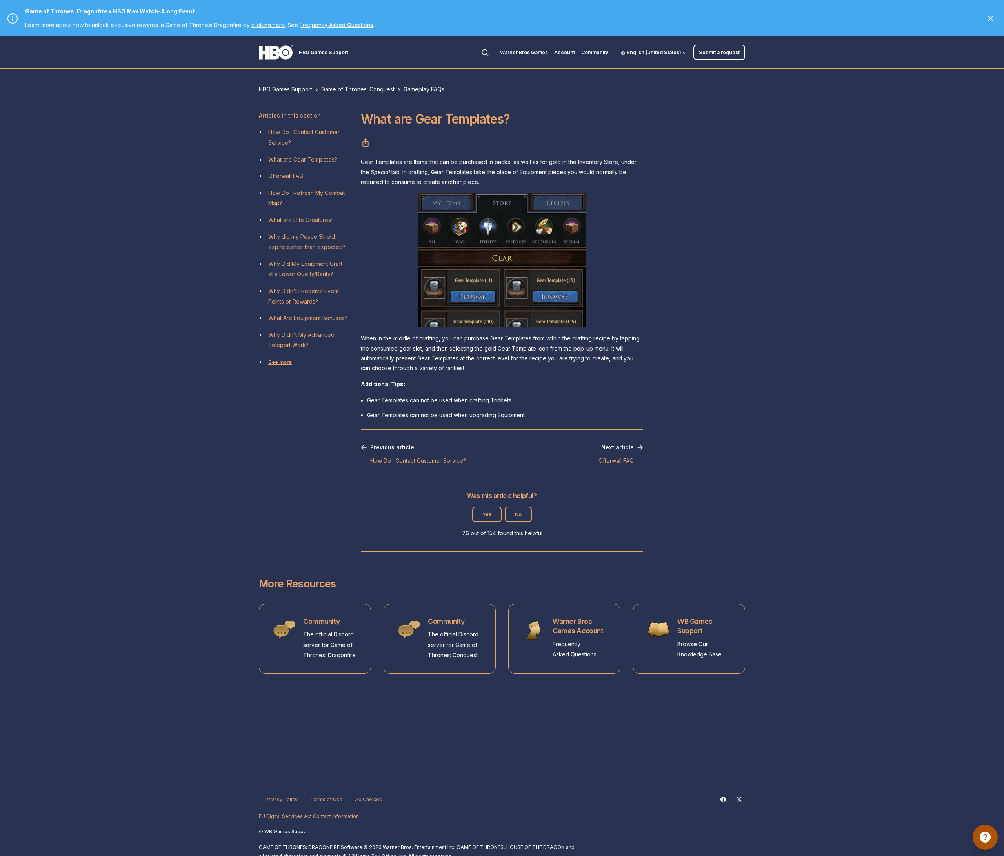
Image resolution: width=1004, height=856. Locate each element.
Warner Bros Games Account (578, 626)
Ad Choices (368, 799)
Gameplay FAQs (424, 89)
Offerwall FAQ (286, 176)
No (518, 514)
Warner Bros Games (524, 52)
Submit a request (719, 52)
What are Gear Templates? (302, 159)
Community (594, 52)
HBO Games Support (285, 89)
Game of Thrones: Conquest (358, 89)
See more (280, 362)
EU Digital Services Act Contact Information (309, 816)
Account (564, 52)
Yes (486, 514)
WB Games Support (695, 626)
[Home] (276, 52)
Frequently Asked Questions (336, 25)
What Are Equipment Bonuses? (307, 317)
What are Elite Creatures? (301, 219)
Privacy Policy (281, 799)
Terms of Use (326, 799)
